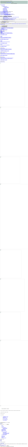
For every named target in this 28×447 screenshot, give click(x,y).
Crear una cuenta (2, 443)
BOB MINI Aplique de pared (4, 39)
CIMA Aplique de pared (3, 59)
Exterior (23, 23)
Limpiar (5, 21)
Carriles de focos (6, 13)
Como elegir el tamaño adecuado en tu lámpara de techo (9, 19)
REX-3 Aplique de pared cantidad (4, 22)
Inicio (1, 11)
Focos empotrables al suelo (6, 433)
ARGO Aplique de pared (3, 55)
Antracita (15, 23)
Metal (25, 23)
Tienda (2, 11)
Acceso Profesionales (5, 419)
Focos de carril (4, 432)
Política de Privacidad (5, 417)
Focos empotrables (6, 12)
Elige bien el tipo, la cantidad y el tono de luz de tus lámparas (9, 18)
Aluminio (13, 23)
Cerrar (1, 423)
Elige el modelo (2, 21)
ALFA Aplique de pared (3, 34)
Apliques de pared (5, 11)
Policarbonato (1, 24)
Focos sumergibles (5, 434)
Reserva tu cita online (8, 2)
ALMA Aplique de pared (3, 29)
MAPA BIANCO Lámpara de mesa (4, 14)
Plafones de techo (5, 428)
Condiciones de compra (5, 416)
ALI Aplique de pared (3, 46)
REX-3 (4, 24)
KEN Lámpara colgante (2, 12)
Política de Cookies (5, 418)
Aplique (17, 23)
